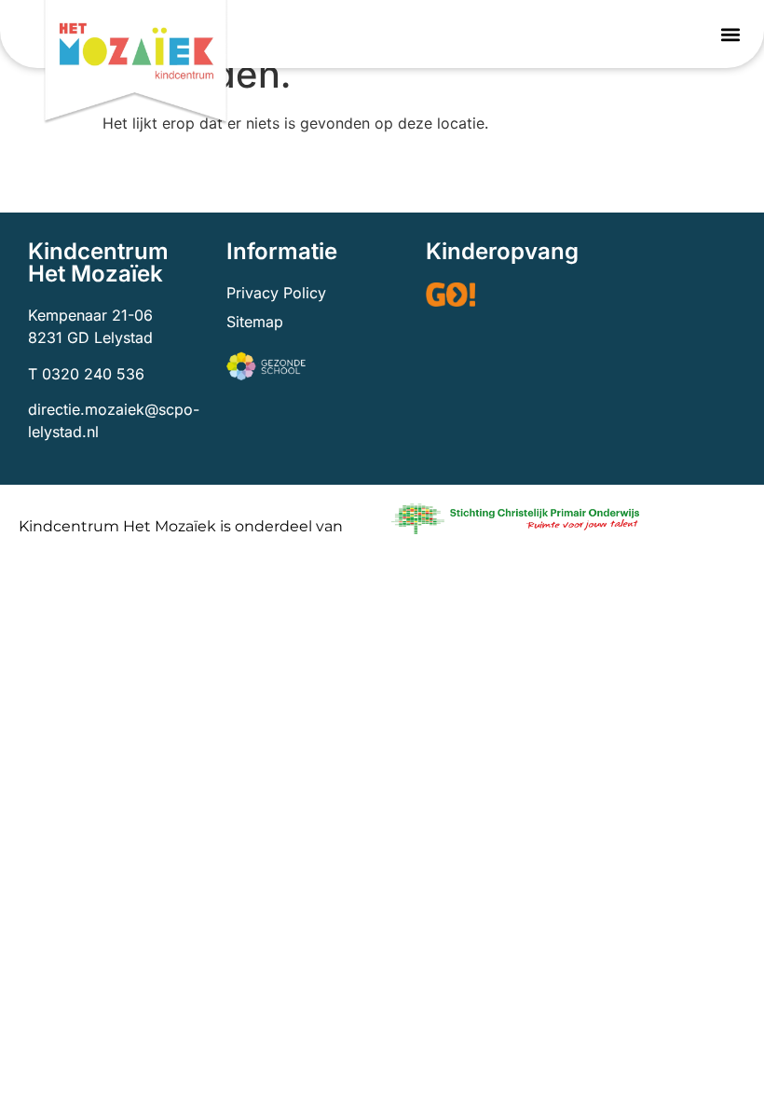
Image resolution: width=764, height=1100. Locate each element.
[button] (730, 34)
